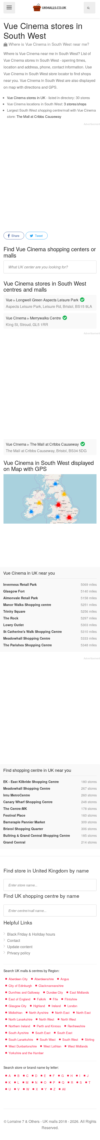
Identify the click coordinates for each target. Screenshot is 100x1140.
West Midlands (78, 1046)
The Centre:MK (15, 808)
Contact (13, 940)
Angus (64, 979)
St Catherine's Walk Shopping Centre (32, 631)
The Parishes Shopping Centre (27, 645)
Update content (19, 946)
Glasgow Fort (14, 591)
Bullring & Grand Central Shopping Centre (36, 835)
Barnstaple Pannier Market (24, 822)
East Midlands (79, 992)
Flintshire (71, 999)
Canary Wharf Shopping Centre (28, 801)
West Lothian (52, 1046)
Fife (55, 999)
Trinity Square (14, 611)
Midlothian (15, 1012)
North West (46, 1019)
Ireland (56, 1006)
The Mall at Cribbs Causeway (39, 116)
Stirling (89, 1039)
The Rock (10, 618)
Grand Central (14, 842)
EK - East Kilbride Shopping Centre (31, 781)
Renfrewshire (76, 1026)
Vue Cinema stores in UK (26, 97)
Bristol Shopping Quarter (23, 828)
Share (14, 235)
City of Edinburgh (20, 985)
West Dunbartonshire (23, 1046)
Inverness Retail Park (20, 584)
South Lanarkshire (21, 1039)
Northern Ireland (19, 1026)
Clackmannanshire (51, 985)
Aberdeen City (18, 979)
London (72, 1006)
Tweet (38, 235)
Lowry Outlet (13, 624)
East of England (19, 999)
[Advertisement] (50, 175)
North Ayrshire (38, 1012)
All (64, 1089)
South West (48, 1039)
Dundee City (55, 992)
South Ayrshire (19, 1033)
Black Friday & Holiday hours (31, 934)
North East (62, 1012)
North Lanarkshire (20, 1019)
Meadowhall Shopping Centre (26, 638)
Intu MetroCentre (16, 795)
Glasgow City (18, 1006)
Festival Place (14, 815)
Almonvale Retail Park (20, 598)
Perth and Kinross (49, 1026)
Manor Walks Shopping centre (27, 604)
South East (42, 1033)
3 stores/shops (75, 103)
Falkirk (41, 999)
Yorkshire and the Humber (26, 1053)
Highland (39, 1006)
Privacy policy (18, 952)
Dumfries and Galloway (24, 992)
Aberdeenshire (44, 979)
